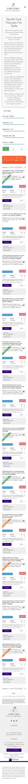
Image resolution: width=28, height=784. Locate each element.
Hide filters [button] (21, 149)
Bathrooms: (8, 129)
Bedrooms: (8, 122)
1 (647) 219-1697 (6, 207)
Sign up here (6, 162)
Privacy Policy (13, 755)
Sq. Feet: (8, 142)
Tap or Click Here (14, 39)
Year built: (9, 136)
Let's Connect (14, 750)
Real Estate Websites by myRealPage (13, 757)
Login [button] (7, 111)
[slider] (3, 118)
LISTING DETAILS (6, 200)
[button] (11, 721)
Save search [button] (6, 149)
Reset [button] (13, 149)
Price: (8, 116)
